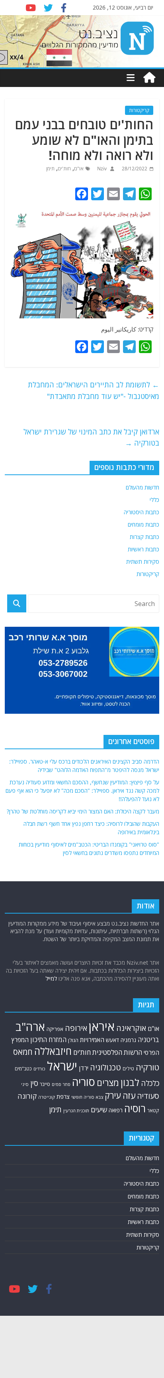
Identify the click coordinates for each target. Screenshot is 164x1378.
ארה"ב (30, 1026)
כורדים (39, 1069)
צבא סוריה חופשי (87, 1097)
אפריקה (55, 1029)
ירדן (83, 1068)
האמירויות (92, 1039)
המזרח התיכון (48, 1039)
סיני (25, 1084)
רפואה (116, 1110)
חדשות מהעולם (142, 487)
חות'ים (64, 168)
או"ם (79, 168)
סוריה (83, 1081)
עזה (129, 1095)
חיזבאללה (53, 1051)
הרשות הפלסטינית (117, 1052)
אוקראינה (131, 1028)
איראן (102, 1026)
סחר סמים (61, 1084)
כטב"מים (23, 1068)
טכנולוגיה (105, 1067)
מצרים (108, 1082)
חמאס (23, 1051)
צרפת (63, 1096)
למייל (51, 978)
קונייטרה (46, 1097)
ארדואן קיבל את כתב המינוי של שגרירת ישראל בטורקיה (91, 437)
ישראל (62, 1066)
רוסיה (135, 1108)
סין (34, 1083)
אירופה (76, 1028)
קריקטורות (139, 110)
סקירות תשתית (142, 561)
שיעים (99, 1109)
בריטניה (148, 1039)
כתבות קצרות (144, 537)
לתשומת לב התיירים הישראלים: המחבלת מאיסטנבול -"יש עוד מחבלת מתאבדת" (93, 390)
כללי (154, 499)
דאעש (112, 1040)
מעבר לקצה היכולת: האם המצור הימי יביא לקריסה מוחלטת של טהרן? (83, 811)
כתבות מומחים (143, 524)
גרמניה (128, 1040)
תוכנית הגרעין (76, 1110)
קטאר (153, 1110)
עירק (113, 1095)
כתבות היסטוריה (141, 512)
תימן (50, 168)
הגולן (73, 1040)
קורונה (27, 1096)
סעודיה (148, 1096)
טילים (128, 1068)
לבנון (130, 1082)
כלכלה (150, 1083)
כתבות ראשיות (143, 549)
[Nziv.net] (149, 78)
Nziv (101, 168)
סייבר (45, 1084)
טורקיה (147, 1067)
